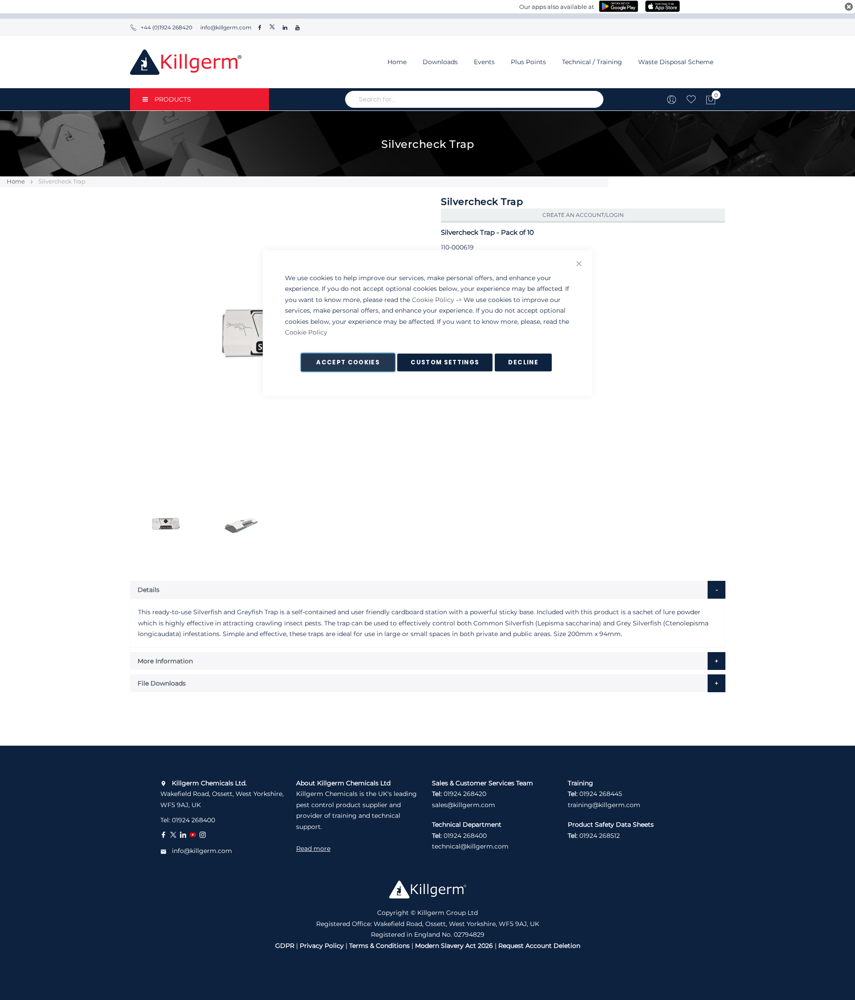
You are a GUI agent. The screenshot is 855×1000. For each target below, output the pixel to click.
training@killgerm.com (604, 805)
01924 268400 (193, 820)
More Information (165, 661)
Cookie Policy (433, 299)
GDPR (284, 946)
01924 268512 (599, 836)
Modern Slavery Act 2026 (454, 946)
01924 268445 (600, 794)
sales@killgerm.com (463, 805)
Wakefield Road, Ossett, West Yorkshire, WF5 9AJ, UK (222, 794)
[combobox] (474, 99)
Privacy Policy (322, 946)
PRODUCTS (173, 99)
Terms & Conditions (379, 946)
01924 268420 (465, 794)
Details (148, 590)
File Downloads (162, 683)
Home (397, 62)
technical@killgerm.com (470, 846)
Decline (523, 362)
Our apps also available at (556, 6)
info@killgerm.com (225, 27)
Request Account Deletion (539, 946)
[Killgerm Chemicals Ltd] (185, 62)
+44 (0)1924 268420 (166, 27)
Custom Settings (445, 362)
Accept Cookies (348, 362)
